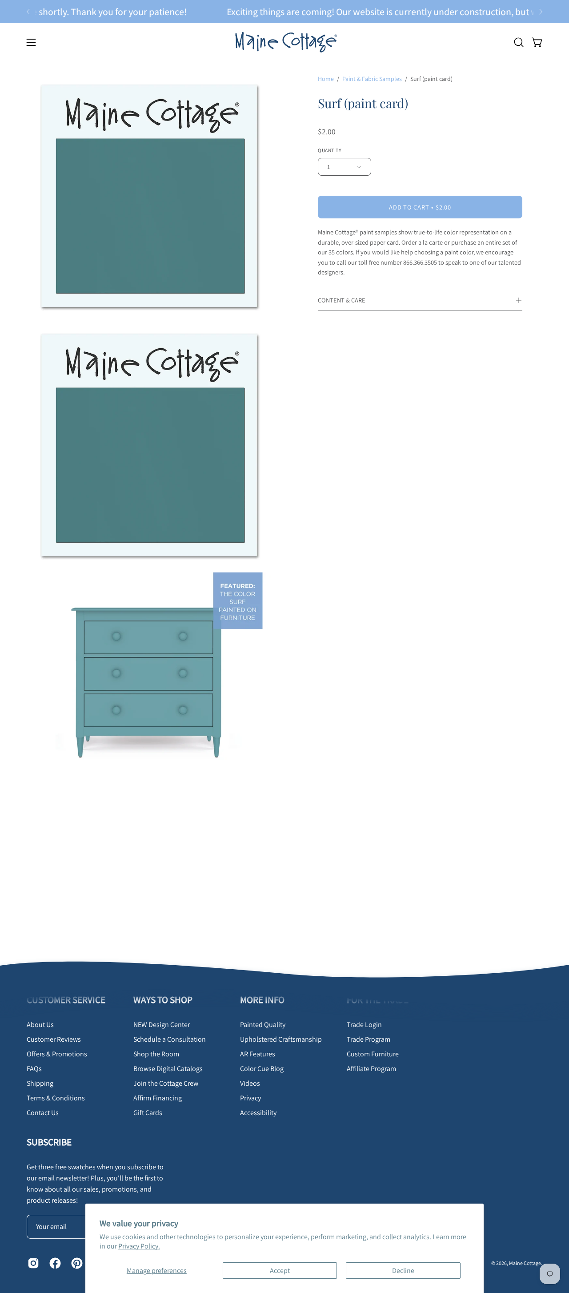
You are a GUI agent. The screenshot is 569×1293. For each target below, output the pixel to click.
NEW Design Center (161, 1024)
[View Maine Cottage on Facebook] (53, 1263)
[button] (518, 42)
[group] (284, 11)
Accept (280, 1270)
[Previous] (28, 12)
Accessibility (258, 1112)
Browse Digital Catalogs (168, 1068)
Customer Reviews (54, 1039)
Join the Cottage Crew (165, 1083)
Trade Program (368, 1039)
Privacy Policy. (139, 1246)
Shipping (40, 1083)
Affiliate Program (371, 1068)
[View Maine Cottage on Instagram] (32, 1263)
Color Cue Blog (262, 1068)
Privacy (250, 1098)
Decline (403, 1270)
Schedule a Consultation (169, 1039)
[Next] (541, 12)
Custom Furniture (373, 1054)
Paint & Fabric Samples (372, 79)
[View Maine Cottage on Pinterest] (75, 1263)
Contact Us (43, 1112)
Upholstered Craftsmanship (281, 1039)
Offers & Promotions (57, 1054)
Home (326, 79)
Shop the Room (156, 1054)
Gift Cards (147, 1112)
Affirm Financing (157, 1098)
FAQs (34, 1068)
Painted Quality (262, 1024)
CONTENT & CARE (341, 300)
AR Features (257, 1054)
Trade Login (364, 1024)
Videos (250, 1083)
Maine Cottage (525, 1262)
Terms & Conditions (56, 1098)
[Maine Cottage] (284, 42)
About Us (40, 1024)
